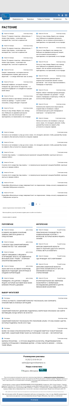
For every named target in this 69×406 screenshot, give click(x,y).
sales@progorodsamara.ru (33, 363)
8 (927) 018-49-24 (34, 360)
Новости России (8, 70)
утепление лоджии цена (22, 212)
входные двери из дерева (9, 217)
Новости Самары (9, 33)
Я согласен (34, 400)
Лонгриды (7, 298)
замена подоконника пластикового (12, 208)
